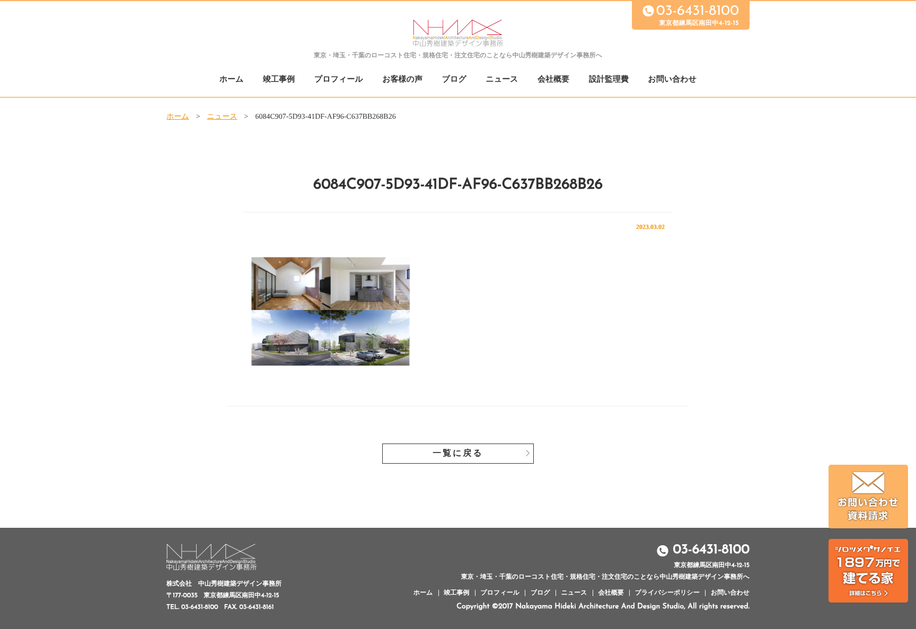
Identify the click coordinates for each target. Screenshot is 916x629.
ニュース (502, 80)
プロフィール (338, 80)
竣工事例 (279, 80)
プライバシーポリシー (667, 593)
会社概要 (553, 80)
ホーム (231, 80)
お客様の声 (402, 80)
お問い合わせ (672, 80)
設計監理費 (609, 80)
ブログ (454, 80)
